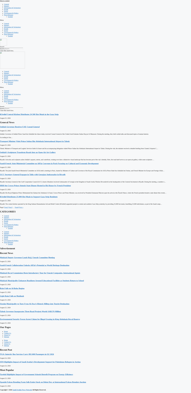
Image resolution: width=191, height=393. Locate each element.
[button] (95, 20)
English (10, 17)
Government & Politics (11, 13)
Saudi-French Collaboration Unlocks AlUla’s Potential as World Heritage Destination (34, 265)
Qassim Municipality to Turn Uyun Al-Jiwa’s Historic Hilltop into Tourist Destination (34, 304)
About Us (7, 335)
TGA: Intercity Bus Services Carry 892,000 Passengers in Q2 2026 (27, 354)
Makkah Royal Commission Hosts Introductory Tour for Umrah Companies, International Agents (40, 273)
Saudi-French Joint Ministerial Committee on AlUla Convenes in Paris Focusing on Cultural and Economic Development (49, 163)
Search (2, 49)
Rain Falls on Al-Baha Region (12, 288)
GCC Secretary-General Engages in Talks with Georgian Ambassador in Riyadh (32, 175)
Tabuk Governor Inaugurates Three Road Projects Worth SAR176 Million (30, 311)
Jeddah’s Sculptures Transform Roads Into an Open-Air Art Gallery (28, 152)
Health (6, 9)
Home (6, 331)
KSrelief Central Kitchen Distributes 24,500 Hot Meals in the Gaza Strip (29, 114)
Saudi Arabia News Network (22, 390)
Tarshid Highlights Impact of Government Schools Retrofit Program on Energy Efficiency (36, 374)
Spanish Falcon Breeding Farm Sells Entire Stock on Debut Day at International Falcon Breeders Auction (43, 382)
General (6, 4)
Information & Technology (12, 8)
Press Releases (8, 15)
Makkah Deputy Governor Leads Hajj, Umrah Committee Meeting (27, 257)
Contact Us (7, 333)
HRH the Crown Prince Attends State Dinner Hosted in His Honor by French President (35, 186)
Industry (6, 6)
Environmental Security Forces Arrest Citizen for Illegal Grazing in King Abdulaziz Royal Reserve (40, 319)
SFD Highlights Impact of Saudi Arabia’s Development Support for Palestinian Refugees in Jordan (40, 362)
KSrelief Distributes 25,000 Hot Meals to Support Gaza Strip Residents (28, 197)
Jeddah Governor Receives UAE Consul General (20, 127)
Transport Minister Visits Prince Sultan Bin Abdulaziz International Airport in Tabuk (35, 141)
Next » (21, 207)
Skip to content (4, 1)
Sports (6, 11)
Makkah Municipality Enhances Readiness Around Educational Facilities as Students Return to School (42, 281)
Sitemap (6, 337)
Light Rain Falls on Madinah (12, 296)
